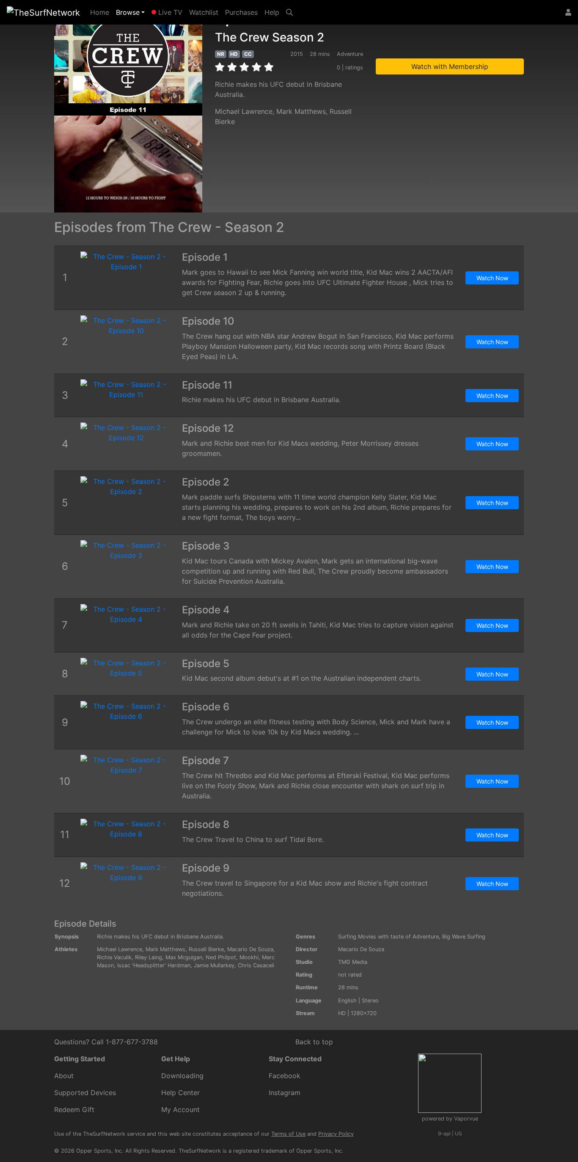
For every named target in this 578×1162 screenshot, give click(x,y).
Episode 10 (208, 321)
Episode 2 (205, 482)
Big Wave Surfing (463, 936)
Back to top (314, 1042)
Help (271, 12)
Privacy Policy (336, 1134)
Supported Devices (85, 1092)
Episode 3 (205, 546)
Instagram (284, 1092)
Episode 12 (208, 428)
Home (101, 12)
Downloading (182, 1075)
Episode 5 (205, 663)
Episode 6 (205, 707)
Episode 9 (205, 868)
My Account (180, 1109)
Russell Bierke (206, 949)
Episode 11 (207, 385)
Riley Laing (148, 957)
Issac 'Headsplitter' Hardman (153, 965)
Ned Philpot (221, 957)
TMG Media (352, 962)
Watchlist (203, 12)
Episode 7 (205, 760)
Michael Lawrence (243, 111)
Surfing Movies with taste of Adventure (388, 936)
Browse (128, 12)
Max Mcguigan (183, 957)
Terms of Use (288, 1134)
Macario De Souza (250, 949)
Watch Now (492, 278)
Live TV (169, 12)
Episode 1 (205, 257)
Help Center (180, 1092)
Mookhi (249, 957)
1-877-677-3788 (132, 1042)
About (64, 1075)
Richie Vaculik (114, 957)
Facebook (284, 1075)
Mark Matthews (301, 111)
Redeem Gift (74, 1109)
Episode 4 (206, 610)
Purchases (241, 12)
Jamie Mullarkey (214, 965)
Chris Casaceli (256, 965)
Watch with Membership (449, 66)
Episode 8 (205, 824)
